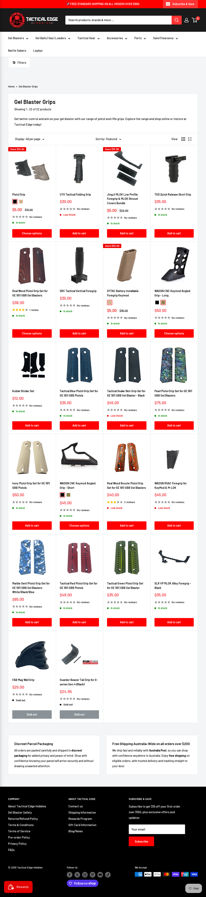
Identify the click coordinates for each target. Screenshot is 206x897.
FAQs (11, 850)
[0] (194, 20)
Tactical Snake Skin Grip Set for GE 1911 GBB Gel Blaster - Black (126, 393)
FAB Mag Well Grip (23, 680)
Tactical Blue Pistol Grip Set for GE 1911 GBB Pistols (79, 393)
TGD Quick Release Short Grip (172, 194)
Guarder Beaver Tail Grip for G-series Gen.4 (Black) (79, 682)
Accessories (115, 38)
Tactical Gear (86, 38)
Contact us (75, 806)
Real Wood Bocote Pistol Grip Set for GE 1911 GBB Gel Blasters (126, 485)
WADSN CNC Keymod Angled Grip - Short (78, 485)
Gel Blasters (16, 38)
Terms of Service (19, 831)
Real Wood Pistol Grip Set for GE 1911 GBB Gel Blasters (30, 293)
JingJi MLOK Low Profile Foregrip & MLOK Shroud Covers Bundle (122, 199)
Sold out (32, 714)
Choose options (32, 233)
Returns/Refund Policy (23, 818)
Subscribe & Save (183, 4)
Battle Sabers (17, 50)
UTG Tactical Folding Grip (75, 194)
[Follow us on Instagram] (85, 875)
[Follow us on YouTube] (100, 875)
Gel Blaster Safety (20, 812)
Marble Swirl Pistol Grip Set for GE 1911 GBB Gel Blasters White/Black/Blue (31, 588)
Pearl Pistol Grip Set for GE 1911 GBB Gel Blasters (173, 393)
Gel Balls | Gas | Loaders (50, 38)
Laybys (37, 50)
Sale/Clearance (163, 38)
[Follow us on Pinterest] (92, 875)
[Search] (177, 20)
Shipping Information (82, 812)
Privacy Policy (17, 843)
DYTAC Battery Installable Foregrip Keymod (123, 293)
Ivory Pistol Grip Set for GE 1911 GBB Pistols (31, 485)
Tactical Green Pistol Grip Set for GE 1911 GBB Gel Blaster (125, 585)
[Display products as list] (190, 139)
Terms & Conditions (21, 825)
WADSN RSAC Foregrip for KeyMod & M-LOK (170, 485)
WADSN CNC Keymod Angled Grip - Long (172, 293)
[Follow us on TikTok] (108, 875)
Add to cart (79, 233)
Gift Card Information (82, 825)
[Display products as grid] (183, 139)
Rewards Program (80, 818)
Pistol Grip (18, 194)
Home (11, 86)
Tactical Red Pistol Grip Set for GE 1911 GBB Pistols (78, 585)
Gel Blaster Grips (28, 86)
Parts (138, 38)
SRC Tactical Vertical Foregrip (78, 291)
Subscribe (141, 841)
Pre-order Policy (19, 837)
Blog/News (75, 831)
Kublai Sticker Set (23, 391)
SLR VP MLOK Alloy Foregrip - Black (172, 585)
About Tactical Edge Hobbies (27, 806)
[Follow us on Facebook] (69, 875)
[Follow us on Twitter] (77, 875)
